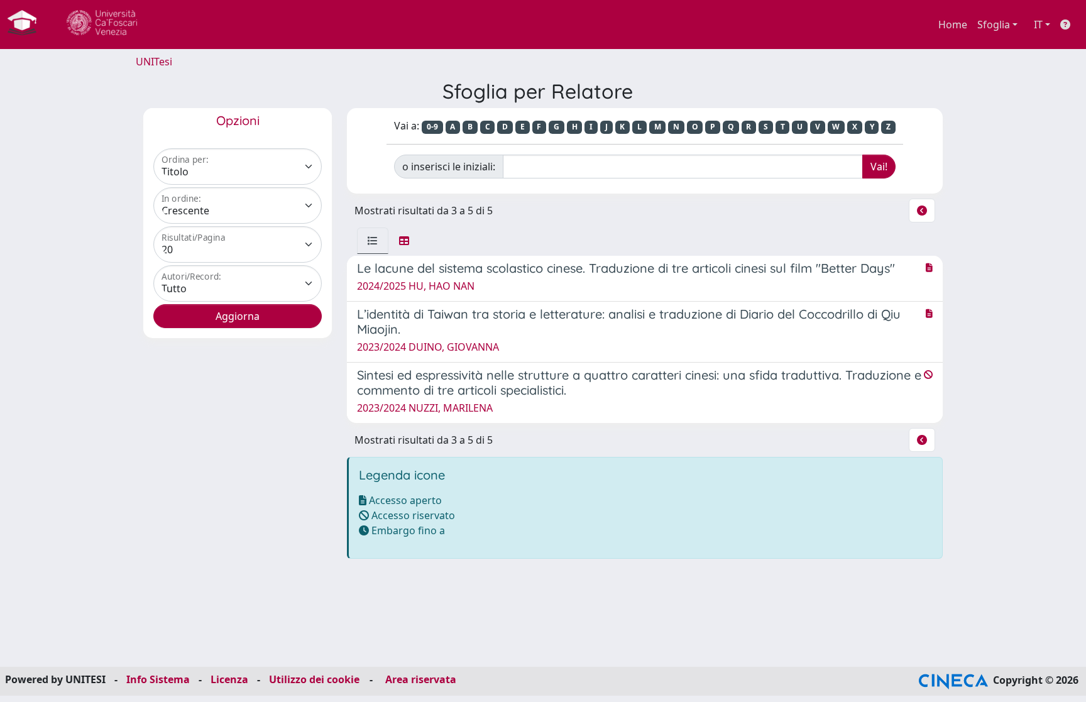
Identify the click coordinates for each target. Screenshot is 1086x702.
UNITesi (154, 62)
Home (952, 24)
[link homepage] (27, 24)
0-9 (432, 126)
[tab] (372, 241)
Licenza (229, 679)
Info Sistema (158, 679)
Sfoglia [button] (993, 24)
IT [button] (1038, 24)
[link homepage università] (102, 24)
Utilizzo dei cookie (314, 679)
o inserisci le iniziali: (448, 166)
